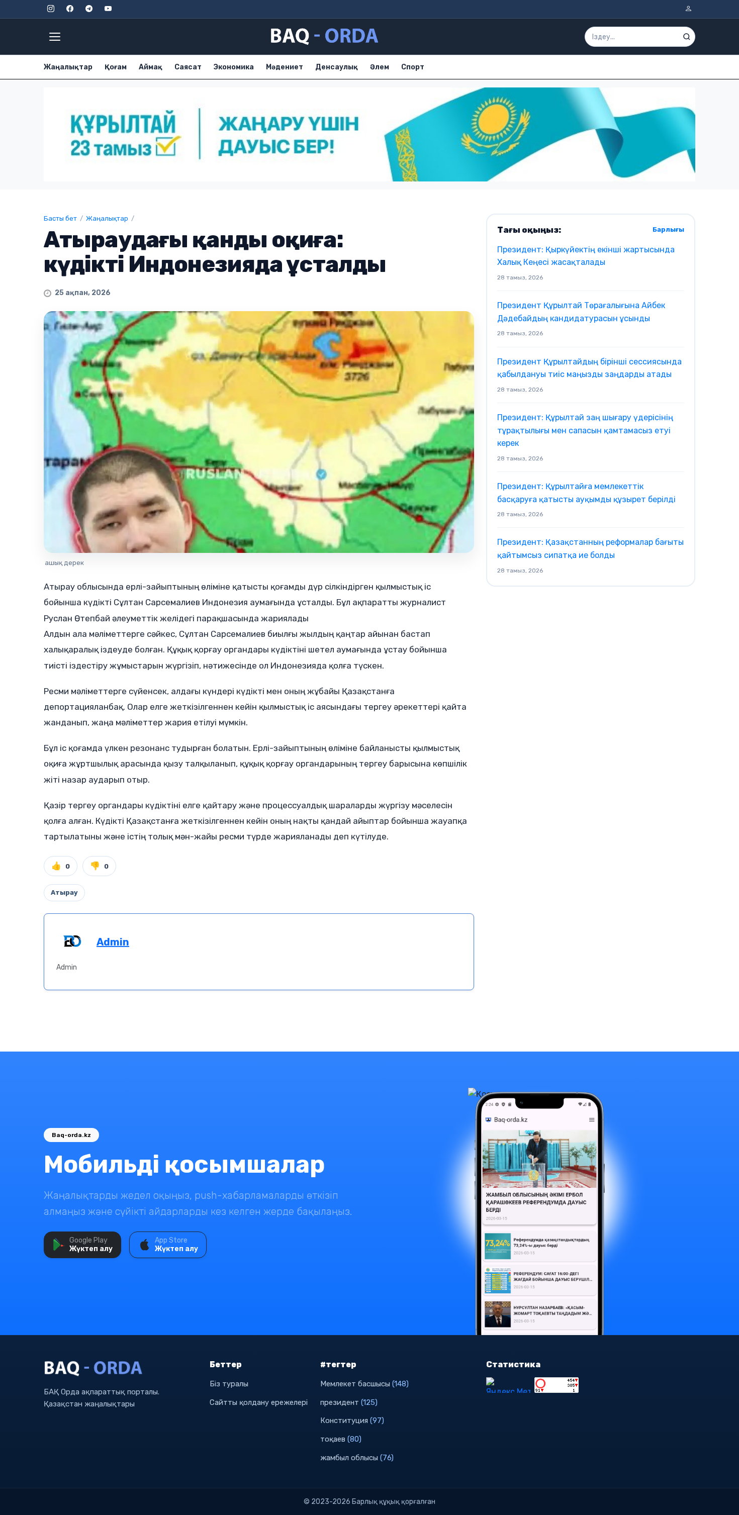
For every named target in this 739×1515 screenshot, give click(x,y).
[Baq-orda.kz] (121, 1369)
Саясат (188, 67)
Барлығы (668, 229)
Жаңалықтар (68, 67)
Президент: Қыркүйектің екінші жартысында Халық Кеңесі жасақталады (586, 256)
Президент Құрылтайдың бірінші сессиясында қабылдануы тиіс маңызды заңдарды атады (589, 368)
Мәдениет (284, 67)
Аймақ (150, 67)
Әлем (379, 67)
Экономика (234, 67)
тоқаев (340, 1439)
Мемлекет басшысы (364, 1383)
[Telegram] (89, 9)
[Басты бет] (325, 37)
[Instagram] (51, 9)
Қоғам (116, 67)
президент (349, 1402)
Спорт (412, 67)
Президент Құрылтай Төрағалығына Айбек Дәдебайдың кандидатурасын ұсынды (581, 312)
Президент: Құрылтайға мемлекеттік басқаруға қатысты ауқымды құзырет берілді (586, 493)
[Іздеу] (687, 37)
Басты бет (60, 218)
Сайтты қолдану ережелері (259, 1402)
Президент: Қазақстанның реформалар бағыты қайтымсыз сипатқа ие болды (590, 548)
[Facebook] (70, 9)
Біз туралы (229, 1383)
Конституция (352, 1420)
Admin (113, 942)
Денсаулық (336, 67)
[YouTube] (108, 9)
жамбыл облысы (357, 1457)
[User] (688, 9)
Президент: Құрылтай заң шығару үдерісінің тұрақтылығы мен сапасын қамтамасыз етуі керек (585, 430)
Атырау (64, 892)
